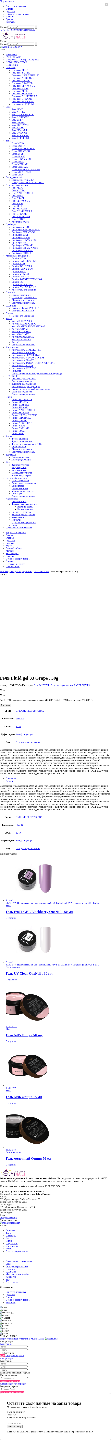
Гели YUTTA (18, 190)
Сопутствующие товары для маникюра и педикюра (37, 373)
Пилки (9, 397)
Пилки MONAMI (20, 412)
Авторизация (6, 1358)
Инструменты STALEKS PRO (26, 350)
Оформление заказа (15, 564)
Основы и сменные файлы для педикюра (32, 389)
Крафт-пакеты (19, 517)
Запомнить (8, 1353)
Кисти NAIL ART (20, 334)
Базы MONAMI (19, 130)
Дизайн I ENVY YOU (22, 269)
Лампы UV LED (20, 488)
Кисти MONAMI (20, 329)
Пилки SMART (19, 431)
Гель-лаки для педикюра (24, 378)
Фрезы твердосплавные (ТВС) (26, 444)
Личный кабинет (14, 548)
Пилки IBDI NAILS (21, 418)
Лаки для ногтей (14, 177)
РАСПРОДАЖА (14, 57)
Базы (8, 106)
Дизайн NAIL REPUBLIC (24, 261)
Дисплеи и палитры (21, 512)
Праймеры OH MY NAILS (25, 248)
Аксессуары (12, 499)
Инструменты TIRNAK (23, 352)
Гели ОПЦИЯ (18, 219)
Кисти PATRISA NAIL (23, 337)
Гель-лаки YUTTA (21, 72)
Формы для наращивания (24, 504)
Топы (8, 140)
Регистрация (6, 1344)
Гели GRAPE (18, 198)
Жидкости (11, 454)
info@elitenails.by (26, 30)
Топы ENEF (17, 154)
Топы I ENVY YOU (21, 159)
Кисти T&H (17, 342)
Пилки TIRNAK (20, 407)
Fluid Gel (20, 718)
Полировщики (19, 446)
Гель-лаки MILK (20, 91)
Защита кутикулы (20, 465)
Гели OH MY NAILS (22, 211)
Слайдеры (11, 305)
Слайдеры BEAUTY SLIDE (25, 308)
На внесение (12, 65)
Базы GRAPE (18, 122)
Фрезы (9, 436)
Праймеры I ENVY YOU (24, 240)
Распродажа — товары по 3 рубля (22, 59)
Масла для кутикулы (22, 472)
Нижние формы (25, 509)
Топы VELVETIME (21, 172)
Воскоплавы (18, 486)
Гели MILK (17, 206)
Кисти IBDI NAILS (21, 331)
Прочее (15, 525)
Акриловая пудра (20, 221)
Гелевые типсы (19, 501)
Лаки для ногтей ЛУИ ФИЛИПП (28, 182)
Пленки (9, 313)
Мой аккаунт (12, 553)
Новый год (11, 54)
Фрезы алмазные (20, 438)
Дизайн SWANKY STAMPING (27, 279)
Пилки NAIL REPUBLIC (24, 410)
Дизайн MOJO (19, 258)
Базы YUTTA (18, 112)
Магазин (10, 551)
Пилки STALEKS (20, 405)
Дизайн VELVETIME (22, 284)
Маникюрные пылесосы (24, 491)
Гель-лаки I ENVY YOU (23, 86)
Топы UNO (17, 174)
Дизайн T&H (18, 282)
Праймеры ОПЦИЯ (21, 253)
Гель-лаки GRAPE (21, 80)
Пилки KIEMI (18, 425)
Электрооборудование (17, 478)
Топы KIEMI (18, 161)
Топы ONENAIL (20, 167)
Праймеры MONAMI (22, 245)
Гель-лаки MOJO (20, 70)
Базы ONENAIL (19, 133)
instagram (15, 1223)
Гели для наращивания (17, 185)
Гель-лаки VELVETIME (23, 104)
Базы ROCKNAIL (20, 135)
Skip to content (7, 1)
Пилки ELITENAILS (22, 399)
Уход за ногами (19, 470)
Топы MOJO (18, 143)
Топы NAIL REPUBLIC (23, 148)
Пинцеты (16, 371)
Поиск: (4, 27)
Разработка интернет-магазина (22, 1338)
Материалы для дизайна (17, 255)
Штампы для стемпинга (23, 300)
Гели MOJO (17, 187)
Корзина (10, 545)
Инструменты (13, 347)
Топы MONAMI (19, 164)
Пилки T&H (18, 433)
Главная (10, 538)
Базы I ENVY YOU (21, 125)
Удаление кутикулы (21, 475)
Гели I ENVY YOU (21, 201)
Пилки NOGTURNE (22, 423)
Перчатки (16, 520)
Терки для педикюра (22, 391)
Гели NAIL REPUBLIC (23, 193)
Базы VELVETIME (21, 138)
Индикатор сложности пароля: (15, 1372)
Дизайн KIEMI (19, 271)
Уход (8, 462)
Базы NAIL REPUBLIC (23, 114)
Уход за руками (19, 467)
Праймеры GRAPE (21, 237)
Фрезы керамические (22, 441)
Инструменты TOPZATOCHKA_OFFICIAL (33, 363)
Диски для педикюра (22, 381)
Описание (11, 778)
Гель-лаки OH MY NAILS (24, 96)
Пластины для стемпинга (24, 297)
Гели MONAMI (19, 208)
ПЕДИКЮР (11, 376)
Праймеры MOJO (20, 227)
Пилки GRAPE (19, 420)
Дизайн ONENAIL (21, 276)
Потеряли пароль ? (14, 1355)
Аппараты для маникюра (24, 483)
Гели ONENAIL (19, 214)
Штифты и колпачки (22, 449)
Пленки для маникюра (23, 316)
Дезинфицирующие (21, 459)
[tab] (58, 778)
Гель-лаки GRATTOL (22, 83)
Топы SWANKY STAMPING (26, 169)
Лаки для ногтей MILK (23, 180)
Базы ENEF (17, 120)
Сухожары (17, 493)
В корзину (5, 705)
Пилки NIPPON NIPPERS (24, 415)
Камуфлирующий (24, 734)
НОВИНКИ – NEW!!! (16, 62)
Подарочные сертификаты (19, 527)
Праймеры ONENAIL (22, 250)
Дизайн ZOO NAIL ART (24, 287)
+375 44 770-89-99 (9, 30)
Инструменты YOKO (22, 365)
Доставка (10, 11)
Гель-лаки (10, 67)
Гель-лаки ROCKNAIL (23, 101)
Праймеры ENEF (20, 235)
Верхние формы (25, 506)
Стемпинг (11, 292)
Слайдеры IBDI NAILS (23, 310)
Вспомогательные (20, 457)
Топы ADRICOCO (21, 151)
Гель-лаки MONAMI (22, 93)
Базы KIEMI (18, 127)
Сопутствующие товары (23, 303)
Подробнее (11, 979)
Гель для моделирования (28, 742)
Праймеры (11, 224)
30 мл (18, 726)
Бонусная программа (16, 6)
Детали (9, 781)
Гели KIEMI (17, 203)
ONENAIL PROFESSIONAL (30, 711)
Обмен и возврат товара (17, 14)
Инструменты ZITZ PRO (24, 368)
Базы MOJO (17, 109)
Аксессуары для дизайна (24, 289)
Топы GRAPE (18, 156)
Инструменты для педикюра (26, 386)
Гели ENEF (17, 195)
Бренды (9, 19)
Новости (10, 16)
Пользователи (13, 566)
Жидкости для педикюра (24, 384)
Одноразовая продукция (24, 522)
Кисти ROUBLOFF (21, 339)
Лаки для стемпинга (22, 295)
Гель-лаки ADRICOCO (23, 78)
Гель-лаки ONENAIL (22, 99)
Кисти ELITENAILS (22, 321)
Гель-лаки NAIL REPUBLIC (25, 75)
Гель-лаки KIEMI (20, 88)
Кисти (9, 318)
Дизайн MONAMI (20, 274)
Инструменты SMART (23, 360)
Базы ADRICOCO (20, 117)
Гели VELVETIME (21, 216)
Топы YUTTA (18, 146)
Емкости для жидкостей (23, 514)
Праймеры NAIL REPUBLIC (26, 229)
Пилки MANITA (20, 402)
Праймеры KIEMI (20, 242)
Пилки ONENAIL (20, 428)
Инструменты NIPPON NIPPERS (28, 357)
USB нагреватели (20, 480)
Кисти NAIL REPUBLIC (24, 323)
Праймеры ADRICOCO (23, 232)
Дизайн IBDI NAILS (22, 266)
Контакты (10, 22)
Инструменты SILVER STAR (26, 355)
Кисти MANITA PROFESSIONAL (28, 326)
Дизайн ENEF (18, 263)
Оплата (9, 9)
